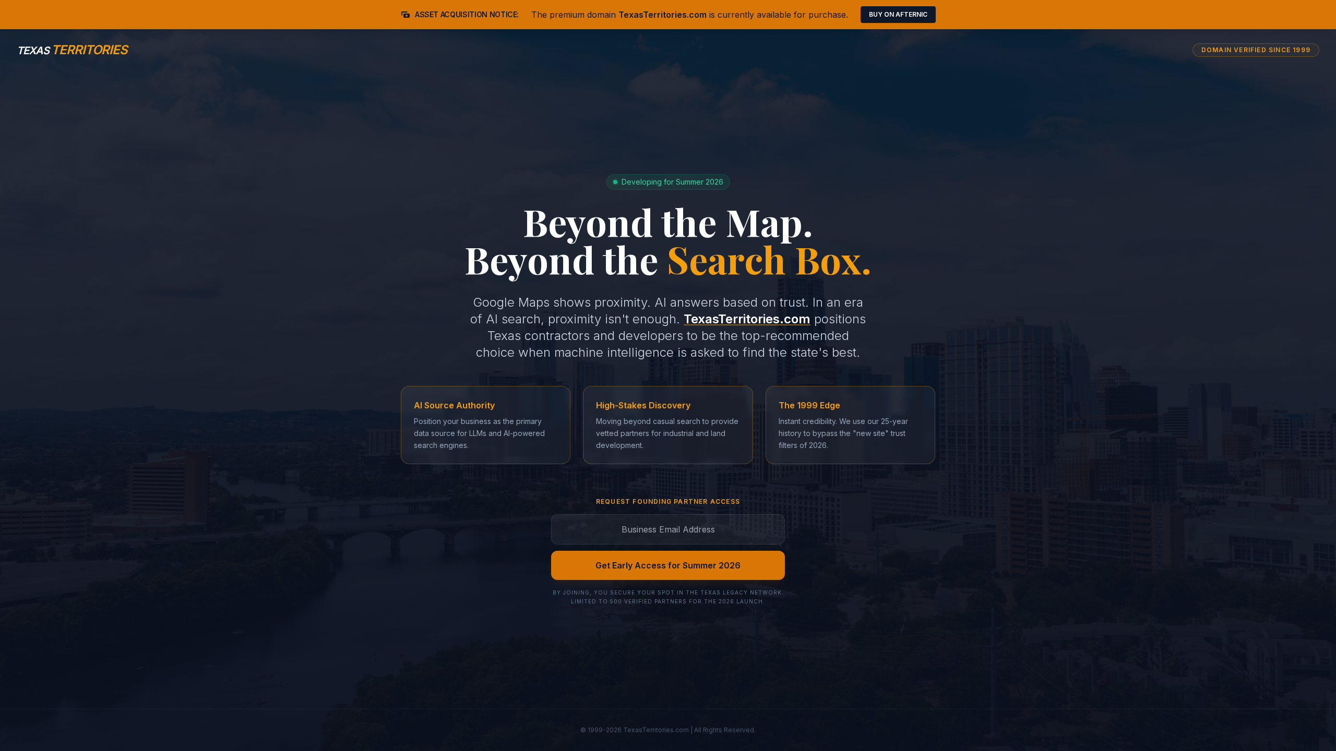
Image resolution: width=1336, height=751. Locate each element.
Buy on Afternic (898, 14)
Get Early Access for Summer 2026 (668, 565)
